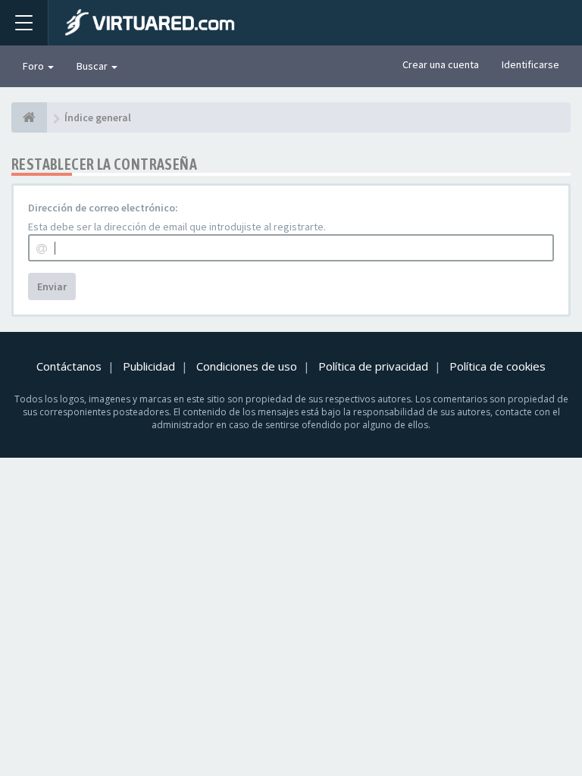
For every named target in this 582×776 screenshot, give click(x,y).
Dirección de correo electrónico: (103, 207)
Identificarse (530, 64)
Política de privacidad (373, 366)
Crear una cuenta (440, 64)
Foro (34, 66)
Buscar (93, 66)
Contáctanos (69, 366)
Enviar (52, 286)
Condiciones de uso (246, 366)
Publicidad (149, 366)
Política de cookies (497, 366)
